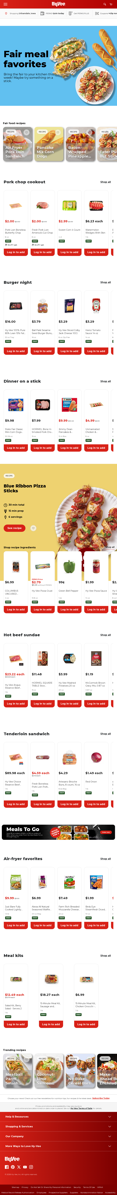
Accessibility (110, 1192)
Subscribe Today (101, 1098)
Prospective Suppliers (58, 1192)
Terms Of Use (89, 1187)
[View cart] (110, 4)
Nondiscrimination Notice (91, 1192)
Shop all (105, 182)
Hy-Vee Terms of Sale (81, 1108)
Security (77, 1187)
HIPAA (100, 1187)
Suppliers (74, 1192)
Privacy (25, 1187)
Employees (41, 1192)
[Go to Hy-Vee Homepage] (59, 4)
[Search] (104, 4)
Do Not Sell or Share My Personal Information (51, 1187)
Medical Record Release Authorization (17, 1192)
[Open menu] (5, 4)
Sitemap (15, 1187)
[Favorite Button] (26, 132)
